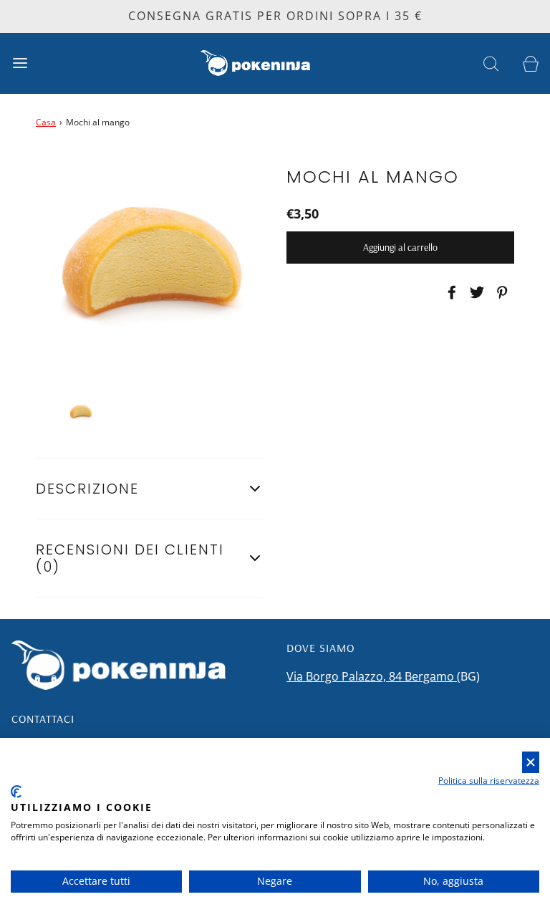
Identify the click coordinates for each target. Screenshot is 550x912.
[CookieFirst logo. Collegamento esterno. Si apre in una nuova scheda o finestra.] (16, 791)
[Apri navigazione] (19, 63)
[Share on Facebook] (449, 292)
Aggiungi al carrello (400, 247)
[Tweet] (475, 292)
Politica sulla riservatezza (488, 780)
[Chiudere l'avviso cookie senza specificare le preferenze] (530, 763)
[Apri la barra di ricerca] (491, 63)
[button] (80, 412)
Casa (46, 122)
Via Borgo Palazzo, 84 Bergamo (371, 676)
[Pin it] (500, 292)
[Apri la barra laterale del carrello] (530, 63)
